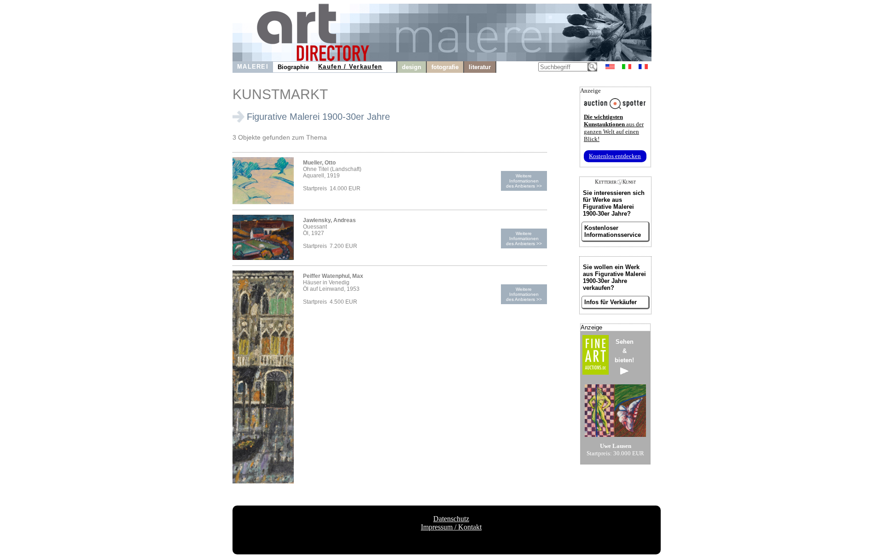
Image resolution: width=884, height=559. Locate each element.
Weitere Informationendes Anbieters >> (524, 180)
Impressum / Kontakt (451, 527)
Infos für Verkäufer (610, 302)
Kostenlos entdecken (615, 156)
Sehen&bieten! (624, 351)
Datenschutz (451, 519)
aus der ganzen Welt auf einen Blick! (614, 127)
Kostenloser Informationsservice (612, 231)
